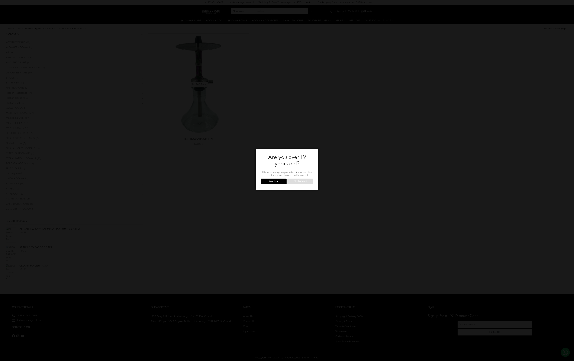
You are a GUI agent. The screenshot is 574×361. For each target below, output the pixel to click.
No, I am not (300, 181)
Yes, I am (273, 181)
